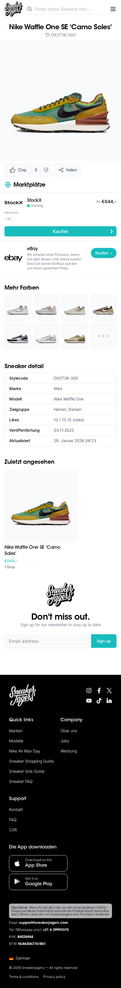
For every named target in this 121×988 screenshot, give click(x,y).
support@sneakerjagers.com (43, 923)
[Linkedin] (109, 701)
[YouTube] (89, 701)
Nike (58, 388)
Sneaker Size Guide (26, 771)
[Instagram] (89, 690)
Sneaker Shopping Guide (31, 761)
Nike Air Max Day (24, 751)
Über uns (68, 730)
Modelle (16, 740)
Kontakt (16, 809)
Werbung (68, 751)
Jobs (64, 740)
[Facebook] (99, 690)
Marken (16, 730)
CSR (13, 829)
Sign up (104, 640)
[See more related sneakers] (103, 336)
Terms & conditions (24, 976)
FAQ (13, 819)
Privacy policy (54, 976)
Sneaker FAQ (21, 781)
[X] (109, 690)
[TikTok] (99, 701)
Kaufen (83, 231)
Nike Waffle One (69, 398)
